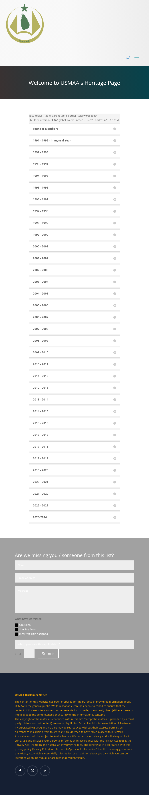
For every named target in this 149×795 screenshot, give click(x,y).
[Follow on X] (32, 770)
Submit (48, 653)
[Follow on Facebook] (20, 770)
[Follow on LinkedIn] (45, 770)
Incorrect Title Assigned (33, 634)
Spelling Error (27, 629)
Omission (25, 625)
